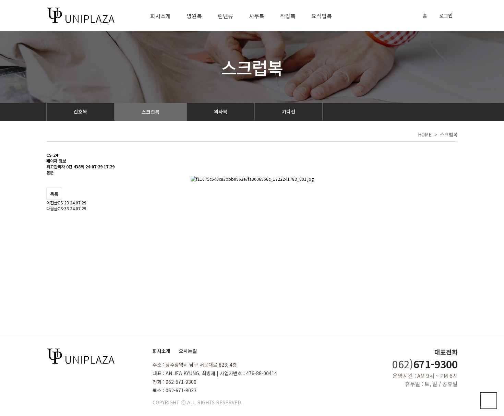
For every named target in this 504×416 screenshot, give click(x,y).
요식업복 (321, 16)
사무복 (256, 16)
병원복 (194, 16)
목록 (54, 194)
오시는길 (188, 350)
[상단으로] (488, 400)
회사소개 (160, 16)
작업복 (288, 16)
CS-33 (63, 208)
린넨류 (225, 16)
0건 (69, 166)
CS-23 (63, 202)
